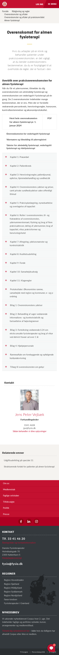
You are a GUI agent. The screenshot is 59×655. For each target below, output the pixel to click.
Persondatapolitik (38, 652)
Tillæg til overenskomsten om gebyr (27, 366)
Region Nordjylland (12, 595)
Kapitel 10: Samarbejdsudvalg (24, 271)
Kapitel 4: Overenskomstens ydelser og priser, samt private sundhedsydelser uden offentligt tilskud (31, 190)
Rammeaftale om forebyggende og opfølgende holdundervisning (32, 356)
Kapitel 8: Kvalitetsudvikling (23, 253)
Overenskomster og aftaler (16, 14)
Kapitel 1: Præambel (19, 156)
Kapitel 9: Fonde (17, 262)
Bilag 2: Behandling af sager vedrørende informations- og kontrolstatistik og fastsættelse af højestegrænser (28, 317)
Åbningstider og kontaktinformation (19, 542)
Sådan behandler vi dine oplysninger (29, 431)
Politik (6, 507)
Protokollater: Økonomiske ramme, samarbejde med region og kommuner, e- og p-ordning (32, 293)
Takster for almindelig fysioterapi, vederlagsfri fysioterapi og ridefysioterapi (29, 147)
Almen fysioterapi (12, 20)
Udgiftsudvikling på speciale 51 (18, 460)
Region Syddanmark (12, 591)
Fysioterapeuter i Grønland (16, 603)
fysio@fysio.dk (12, 564)
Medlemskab (9, 489)
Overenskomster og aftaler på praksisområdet (24, 17)
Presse (6, 514)
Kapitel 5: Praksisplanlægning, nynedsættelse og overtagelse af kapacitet (31, 204)
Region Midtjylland (12, 587)
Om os (6, 483)
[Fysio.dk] (4, 4)
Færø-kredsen (10, 599)
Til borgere (24, 652)
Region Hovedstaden (13, 579)
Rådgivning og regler (21, 11)
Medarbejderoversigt (12, 557)
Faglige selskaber (11, 495)
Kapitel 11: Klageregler (21, 280)
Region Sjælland (11, 583)
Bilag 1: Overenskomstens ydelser (26, 305)
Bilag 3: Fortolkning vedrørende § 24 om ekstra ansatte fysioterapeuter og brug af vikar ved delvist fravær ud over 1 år (31, 333)
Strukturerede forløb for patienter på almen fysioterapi (29, 466)
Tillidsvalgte (8, 501)
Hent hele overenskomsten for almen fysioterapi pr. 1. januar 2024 (23, 122)
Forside (5, 11)
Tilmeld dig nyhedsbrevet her (16, 630)
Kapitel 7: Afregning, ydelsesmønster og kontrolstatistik (29, 243)
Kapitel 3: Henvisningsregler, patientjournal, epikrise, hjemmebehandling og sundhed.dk (30, 176)
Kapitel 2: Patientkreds (20, 165)
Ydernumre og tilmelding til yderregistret (26, 139)
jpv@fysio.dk (29, 427)
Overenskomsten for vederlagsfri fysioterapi (28, 133)
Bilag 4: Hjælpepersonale (22, 345)
